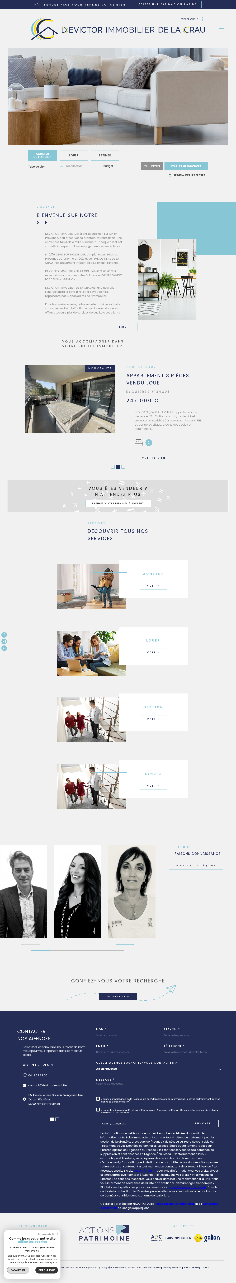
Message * (105, 1075)
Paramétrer (18, 1270)
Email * (102, 1042)
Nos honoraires (118, 1263)
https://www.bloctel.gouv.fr (187, 1183)
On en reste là (46, 1234)
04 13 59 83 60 (37, 1071)
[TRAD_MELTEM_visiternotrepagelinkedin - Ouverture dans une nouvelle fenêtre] (4, 648)
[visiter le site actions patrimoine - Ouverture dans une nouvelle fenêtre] (104, 1240)
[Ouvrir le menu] (221, 28)
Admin (166, 1263)
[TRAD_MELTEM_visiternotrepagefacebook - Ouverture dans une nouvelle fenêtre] (4, 635)
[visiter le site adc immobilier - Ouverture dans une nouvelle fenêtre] (156, 1234)
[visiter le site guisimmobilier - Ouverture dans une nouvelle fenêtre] (178, 1234)
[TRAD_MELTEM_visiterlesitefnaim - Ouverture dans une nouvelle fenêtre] (198, 1234)
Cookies (205, 1263)
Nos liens (177, 1263)
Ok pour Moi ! (46, 1270)
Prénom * (172, 1025)
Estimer (105, 155)
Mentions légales (152, 1263)
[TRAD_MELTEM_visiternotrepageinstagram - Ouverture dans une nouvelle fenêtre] (4, 641)
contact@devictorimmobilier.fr (49, 1081)
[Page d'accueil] (118, 28)
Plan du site (134, 1263)
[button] (113, 462)
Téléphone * (174, 1042)
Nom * (101, 1025)
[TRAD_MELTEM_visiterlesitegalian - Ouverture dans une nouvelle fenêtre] (211, 1234)
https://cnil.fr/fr (145, 1166)
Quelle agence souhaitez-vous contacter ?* (137, 1058)
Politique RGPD (191, 1263)
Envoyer (203, 1119)
